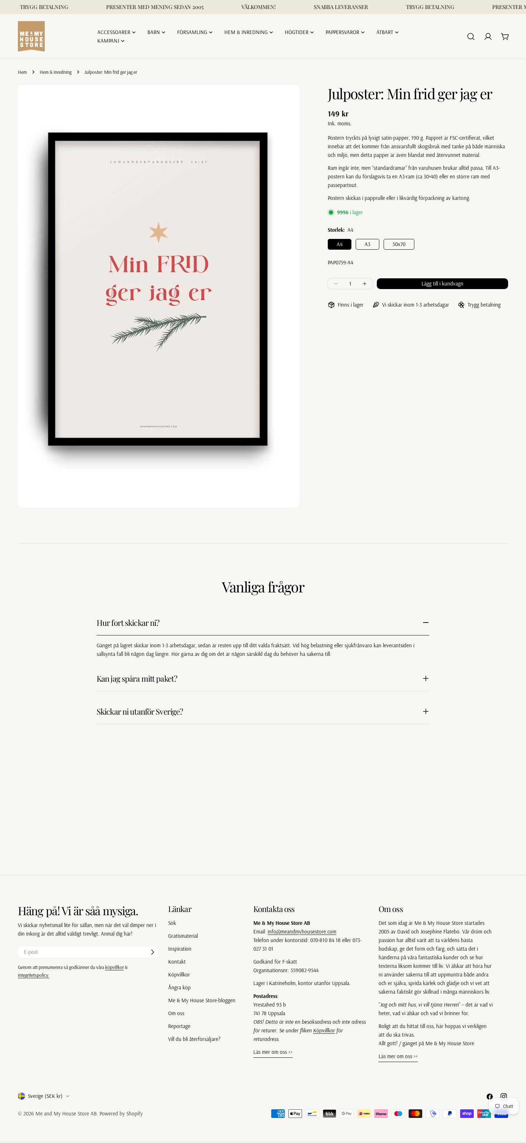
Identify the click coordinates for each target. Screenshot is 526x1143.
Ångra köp (179, 987)
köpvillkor (114, 967)
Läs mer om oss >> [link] (273, 1051)
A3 (367, 244)
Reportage (179, 1026)
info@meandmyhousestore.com (302, 931)
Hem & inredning (56, 72)
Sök (172, 922)
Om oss (176, 1013)
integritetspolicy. (33, 975)
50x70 (399, 244)
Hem (22, 72)
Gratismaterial (183, 935)
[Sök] (471, 36)
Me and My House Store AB (66, 1113)
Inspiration (179, 948)
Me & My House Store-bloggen (201, 1000)
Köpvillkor (179, 974)
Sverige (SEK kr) (45, 1095)
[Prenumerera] (152, 952)
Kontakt (177, 961)
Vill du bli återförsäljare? (194, 1039)
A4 (339, 244)
